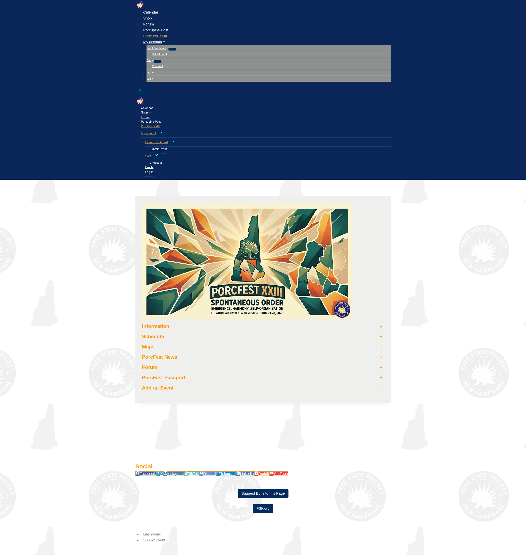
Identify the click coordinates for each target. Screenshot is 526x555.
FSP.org (263, 508)
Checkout (157, 66)
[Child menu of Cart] (157, 61)
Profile (150, 72)
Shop (147, 18)
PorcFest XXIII (155, 36)
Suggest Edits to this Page (263, 493)
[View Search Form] (140, 91)
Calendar (150, 12)
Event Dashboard (156, 142)
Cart (148, 155)
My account (148, 133)
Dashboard (152, 534)
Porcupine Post (155, 30)
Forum (148, 24)
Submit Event (159, 54)
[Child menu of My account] (171, 43)
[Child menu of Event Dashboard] (172, 49)
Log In (149, 78)
